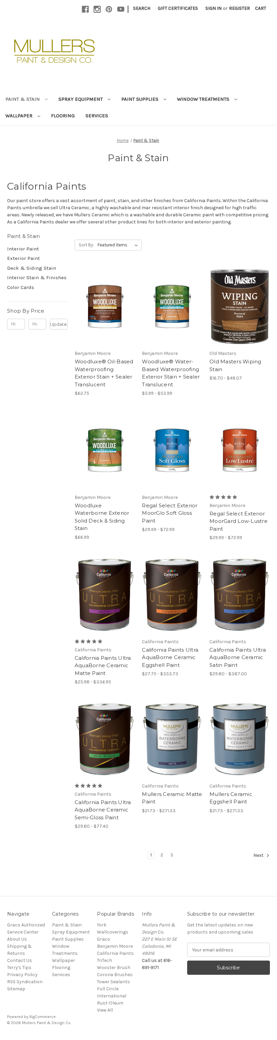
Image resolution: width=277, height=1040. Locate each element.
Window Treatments (204, 99)
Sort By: (86, 244)
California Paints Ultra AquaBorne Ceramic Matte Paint (103, 665)
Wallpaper (19, 116)
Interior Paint (23, 249)
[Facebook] (85, 9)
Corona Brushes (115, 974)
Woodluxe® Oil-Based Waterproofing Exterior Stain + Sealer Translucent (104, 373)
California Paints (115, 953)
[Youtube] (120, 9)
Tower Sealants (113, 982)
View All (105, 1010)
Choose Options (105, 312)
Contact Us (19, 960)
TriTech (104, 960)
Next (259, 855)
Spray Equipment (81, 99)
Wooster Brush (113, 967)
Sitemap (16, 989)
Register (239, 8)
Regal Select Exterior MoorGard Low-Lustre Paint (238, 521)
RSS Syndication (25, 982)
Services (96, 116)
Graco (103, 939)
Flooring (63, 116)
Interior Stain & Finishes (37, 277)
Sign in (213, 8)
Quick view (99, 301)
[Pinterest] (108, 9)
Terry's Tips (19, 967)
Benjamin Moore (115, 946)
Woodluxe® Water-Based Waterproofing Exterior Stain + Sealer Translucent (171, 373)
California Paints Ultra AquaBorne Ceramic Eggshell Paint (170, 657)
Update (58, 324)
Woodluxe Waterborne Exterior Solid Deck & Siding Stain (102, 517)
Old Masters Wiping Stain (235, 365)
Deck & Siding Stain (31, 268)
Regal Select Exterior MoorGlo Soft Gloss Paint (169, 513)
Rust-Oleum (110, 1003)
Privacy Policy (22, 974)
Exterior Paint (23, 258)
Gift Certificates (178, 8)
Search (141, 8)
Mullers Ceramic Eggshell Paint (230, 798)
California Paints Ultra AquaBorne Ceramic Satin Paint (237, 657)
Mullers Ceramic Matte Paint (172, 798)
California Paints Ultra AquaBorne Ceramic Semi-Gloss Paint (103, 810)
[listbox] (119, 245)
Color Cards (20, 287)
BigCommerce (42, 1016)
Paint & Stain (23, 99)
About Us (17, 939)
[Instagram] (97, 9)
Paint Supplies (140, 99)
